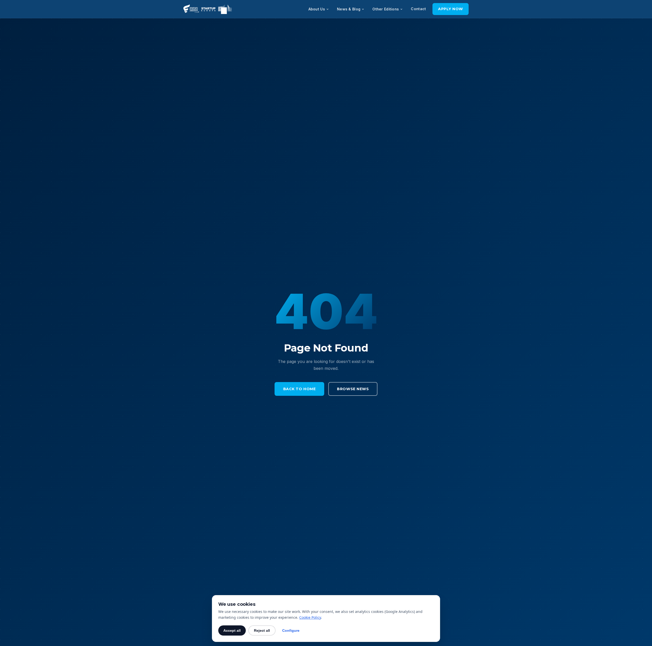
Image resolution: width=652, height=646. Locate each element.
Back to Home (299, 389)
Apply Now (450, 9)
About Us (316, 9)
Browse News (353, 389)
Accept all (232, 630)
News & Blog (348, 9)
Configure (291, 630)
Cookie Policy (310, 617)
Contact (418, 9)
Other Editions (385, 9)
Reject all (262, 630)
